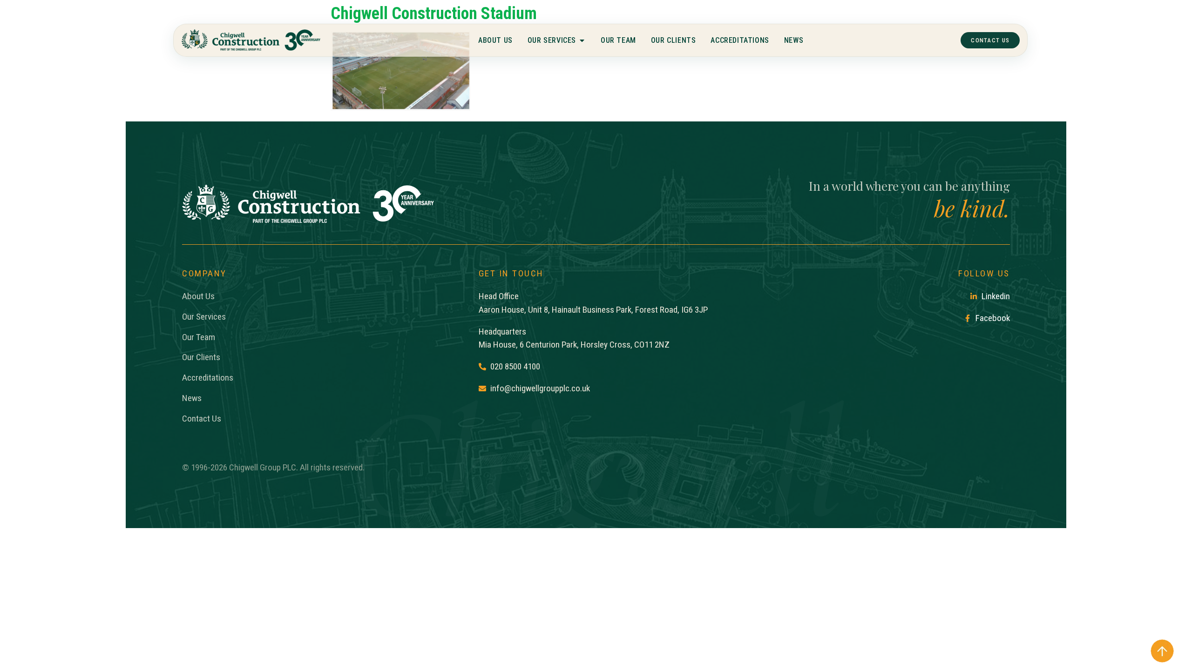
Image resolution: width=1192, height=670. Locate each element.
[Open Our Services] (582, 40)
